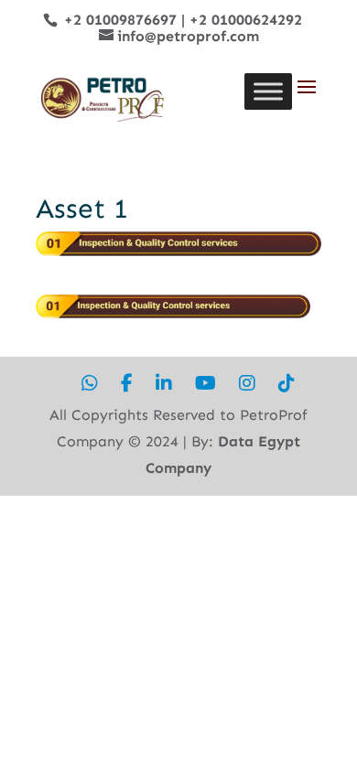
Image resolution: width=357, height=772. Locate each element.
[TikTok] (286, 383)
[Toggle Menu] (268, 91)
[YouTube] (205, 383)
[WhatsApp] (89, 383)
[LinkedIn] (164, 383)
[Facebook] (127, 383)
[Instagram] (247, 383)
